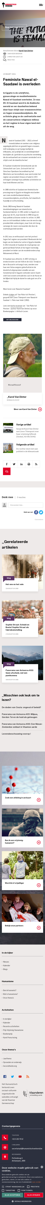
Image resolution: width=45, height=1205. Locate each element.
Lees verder (36, 1182)
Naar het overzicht (14, 27)
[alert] (22, 1184)
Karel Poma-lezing (10, 1037)
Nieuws (6, 962)
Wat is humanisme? (10, 994)
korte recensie (16, 306)
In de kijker (7, 1019)
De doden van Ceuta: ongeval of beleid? (21, 707)
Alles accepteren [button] (12, 1195)
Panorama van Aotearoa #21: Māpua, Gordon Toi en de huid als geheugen (20, 715)
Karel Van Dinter (26, 50)
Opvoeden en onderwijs (12, 1062)
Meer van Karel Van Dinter (25, 409)
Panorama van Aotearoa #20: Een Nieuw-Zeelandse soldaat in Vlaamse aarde (22, 725)
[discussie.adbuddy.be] (22, 508)
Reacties (11, 60)
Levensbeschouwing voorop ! (16, 734)
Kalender (6, 965)
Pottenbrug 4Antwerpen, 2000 (18, 1159)
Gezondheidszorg (10, 1066)
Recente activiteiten (11, 1026)
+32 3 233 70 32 (17, 1139)
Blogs (5, 969)
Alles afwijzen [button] (33, 1195)
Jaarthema (7, 1058)
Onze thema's (8, 998)
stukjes (11, 294)
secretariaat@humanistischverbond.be (27, 1148)
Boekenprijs (7, 1034)
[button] (22, 1201)
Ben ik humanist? (9, 990)
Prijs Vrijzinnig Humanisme (13, 1030)
